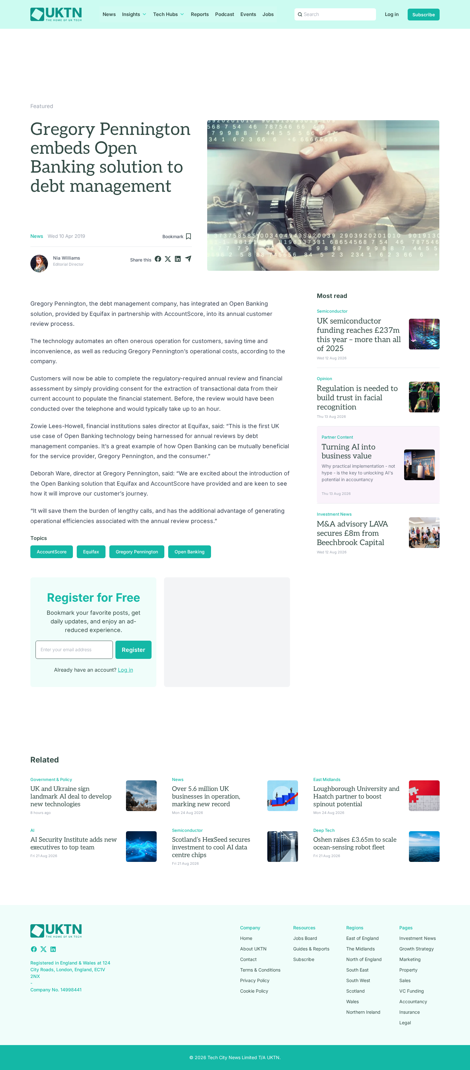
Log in (392, 14)
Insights (131, 14)
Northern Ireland (363, 1012)
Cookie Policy (254, 991)
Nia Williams (66, 258)
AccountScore (52, 551)
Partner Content (337, 437)
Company (250, 927)
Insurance (409, 1012)
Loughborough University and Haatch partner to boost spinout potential (356, 796)
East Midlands (327, 779)
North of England (364, 959)
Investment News (334, 514)
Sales (405, 980)
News (109, 14)
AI (32, 830)
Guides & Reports (311, 948)
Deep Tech (324, 830)
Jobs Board (305, 938)
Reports (200, 14)
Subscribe (423, 14)
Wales (352, 1001)
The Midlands (360, 948)
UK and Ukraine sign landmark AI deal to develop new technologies (71, 796)
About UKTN (253, 948)
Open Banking (190, 551)
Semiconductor (332, 311)
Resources (304, 927)
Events (248, 14)
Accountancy (413, 1001)
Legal (405, 1022)
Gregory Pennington (137, 551)
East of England (362, 938)
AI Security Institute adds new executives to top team (73, 843)
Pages (406, 927)
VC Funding (411, 991)
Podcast (224, 14)
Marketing (410, 959)
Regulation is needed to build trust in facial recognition (357, 398)
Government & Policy (51, 779)
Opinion (324, 378)
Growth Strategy (416, 948)
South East (357, 969)
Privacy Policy (255, 980)
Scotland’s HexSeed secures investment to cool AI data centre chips (211, 847)
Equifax (91, 551)
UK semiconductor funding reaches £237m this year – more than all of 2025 (359, 334)
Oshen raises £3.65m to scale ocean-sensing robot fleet (354, 843)
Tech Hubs (165, 14)
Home (246, 938)
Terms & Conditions (260, 969)
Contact (248, 959)
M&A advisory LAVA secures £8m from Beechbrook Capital (352, 533)
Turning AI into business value (348, 451)
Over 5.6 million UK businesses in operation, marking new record (206, 796)
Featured (41, 106)
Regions (355, 927)
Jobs (268, 14)
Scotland (355, 991)
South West (358, 980)
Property (408, 969)
